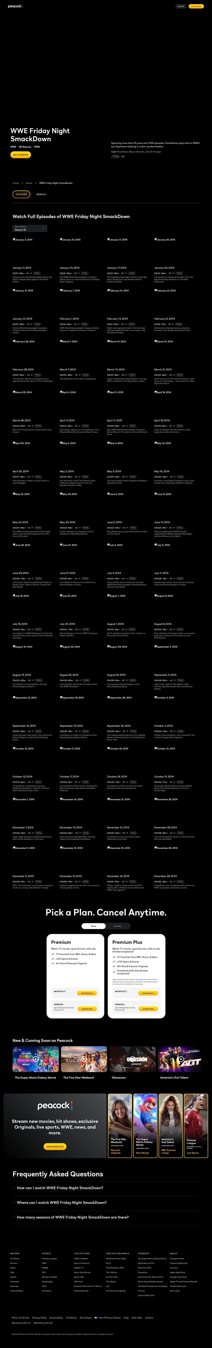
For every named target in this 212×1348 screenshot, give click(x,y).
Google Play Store (178, 1277)
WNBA (45, 1267)
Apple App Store (177, 1272)
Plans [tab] (93, 926)
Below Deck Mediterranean (150, 1281)
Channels (14, 1281)
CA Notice (71, 1317)
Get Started (196, 6)
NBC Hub (78, 1281)
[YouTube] (188, 1315)
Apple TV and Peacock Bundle (183, 1281)
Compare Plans (177, 1258)
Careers (149, 1317)
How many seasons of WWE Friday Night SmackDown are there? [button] (73, 1217)
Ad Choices (86, 1317)
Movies (13, 1263)
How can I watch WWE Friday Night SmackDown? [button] (60, 1188)
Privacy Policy (39, 1317)
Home (16, 183)
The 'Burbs (111, 1281)
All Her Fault (112, 1277)
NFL (44, 1272)
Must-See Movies (82, 1272)
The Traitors (111, 1272)
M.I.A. (108, 1263)
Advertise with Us (21, 1322)
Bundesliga (47, 1281)
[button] (36, 1059)
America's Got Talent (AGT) (150, 1277)
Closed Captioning (178, 1263)
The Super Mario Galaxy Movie (152, 1258)
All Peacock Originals (116, 1290)
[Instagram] (196, 1315)
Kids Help (137, 1317)
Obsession (143, 1272)
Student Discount (178, 1286)
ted (107, 1286)
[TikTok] (181, 1315)
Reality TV (79, 1267)
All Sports (46, 1290)
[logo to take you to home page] (15, 6)
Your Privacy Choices (110, 1317)
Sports (13, 1277)
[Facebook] (173, 1315)
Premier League (49, 1258)
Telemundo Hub (81, 1290)
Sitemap (14, 1286)
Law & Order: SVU (146, 1295)
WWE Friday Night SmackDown (56, 183)
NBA (44, 1263)
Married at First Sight (116, 1258)
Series (29, 183)
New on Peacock (81, 1263)
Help (126, 1317)
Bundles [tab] (117, 926)
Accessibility (56, 1317)
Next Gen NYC (144, 1267)
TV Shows (14, 1258)
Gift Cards (175, 1290)
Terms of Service (20, 1317)
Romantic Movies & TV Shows (88, 1286)
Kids (12, 1272)
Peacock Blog (16, 1290)
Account (174, 1267)
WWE (13, 146)
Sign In (181, 6)
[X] (173, 1324)
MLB (44, 1286)
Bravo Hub (79, 1277)
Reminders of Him (146, 1263)
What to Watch (81, 1258)
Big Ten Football (49, 1277)
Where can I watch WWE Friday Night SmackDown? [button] (62, 1202)
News (13, 1267)
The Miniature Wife (115, 1267)
